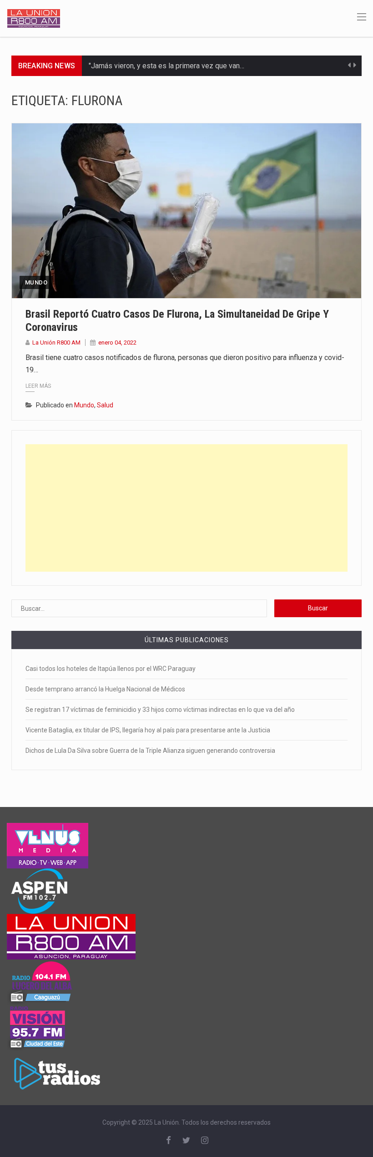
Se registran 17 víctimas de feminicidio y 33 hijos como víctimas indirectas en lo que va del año (160, 709)
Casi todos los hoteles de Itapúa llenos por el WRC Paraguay (110, 668)
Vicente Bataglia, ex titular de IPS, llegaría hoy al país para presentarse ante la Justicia (147, 730)
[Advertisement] (186, 508)
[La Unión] (33, 17)
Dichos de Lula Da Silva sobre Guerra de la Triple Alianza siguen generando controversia (150, 750)
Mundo (36, 282)
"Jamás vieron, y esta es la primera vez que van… (166, 65)
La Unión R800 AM (56, 342)
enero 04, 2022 (117, 342)
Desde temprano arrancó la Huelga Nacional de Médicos (105, 689)
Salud (105, 405)
